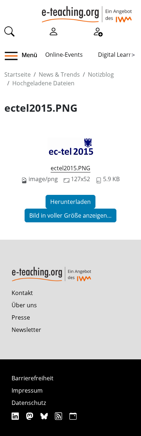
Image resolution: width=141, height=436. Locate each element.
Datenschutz (29, 403)
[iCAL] (73, 416)
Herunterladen (70, 202)
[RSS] (59, 416)
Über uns (24, 305)
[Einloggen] (53, 31)
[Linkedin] (16, 416)
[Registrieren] (98, 31)
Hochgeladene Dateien (43, 83)
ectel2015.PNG (70, 168)
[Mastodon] (30, 416)
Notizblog (101, 74)
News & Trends (59, 74)
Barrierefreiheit (33, 378)
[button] (14, 56)
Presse (21, 317)
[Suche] (9, 31)
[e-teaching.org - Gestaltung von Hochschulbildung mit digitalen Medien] (87, 11)
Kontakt (22, 293)
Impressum (27, 390)
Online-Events (64, 55)
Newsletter (26, 330)
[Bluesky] (45, 416)
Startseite (17, 74)
